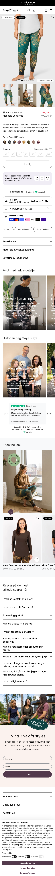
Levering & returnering (15, 257)
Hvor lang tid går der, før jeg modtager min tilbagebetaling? (25, 673)
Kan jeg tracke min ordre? (17, 623)
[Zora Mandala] (14, 142)
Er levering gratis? (13, 615)
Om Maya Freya (12, 804)
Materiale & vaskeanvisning (18, 249)
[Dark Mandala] (9, 142)
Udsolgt (27, 164)
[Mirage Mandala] (38, 142)
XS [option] (6, 154)
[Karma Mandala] (19, 142)
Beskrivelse (9, 241)
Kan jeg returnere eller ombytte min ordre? (23, 648)
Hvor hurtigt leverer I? (15, 681)
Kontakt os (9, 813)
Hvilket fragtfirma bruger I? (18, 631)
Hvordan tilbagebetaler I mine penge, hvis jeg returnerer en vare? (24, 665)
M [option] (19, 154)
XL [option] (33, 154)
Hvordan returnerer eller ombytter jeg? (25, 656)
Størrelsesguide (41, 149)
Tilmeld (28, 774)
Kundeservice (10, 796)
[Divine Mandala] (34, 142)
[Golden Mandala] (5, 142)
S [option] (12, 154)
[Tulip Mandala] (29, 142)
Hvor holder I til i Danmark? (18, 607)
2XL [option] (40, 154)
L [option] (25, 154)
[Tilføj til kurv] (36, 559)
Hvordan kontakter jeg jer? (18, 599)
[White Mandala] (24, 142)
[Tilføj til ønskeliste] (52, 17)
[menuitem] (29, 10)
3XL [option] (48, 154)
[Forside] (10, 10)
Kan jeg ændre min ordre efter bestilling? (20, 640)
